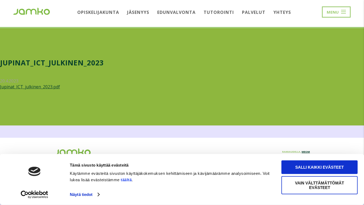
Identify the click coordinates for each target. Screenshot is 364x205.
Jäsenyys (138, 12)
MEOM (306, 151)
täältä (126, 180)
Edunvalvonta (176, 12)
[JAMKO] (31, 11)
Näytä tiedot (81, 194)
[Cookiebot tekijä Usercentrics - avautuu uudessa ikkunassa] (34, 195)
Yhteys (282, 12)
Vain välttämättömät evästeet (319, 185)
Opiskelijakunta (98, 12)
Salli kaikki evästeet (319, 167)
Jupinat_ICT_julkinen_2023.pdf (30, 87)
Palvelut (253, 12)
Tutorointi (219, 12)
